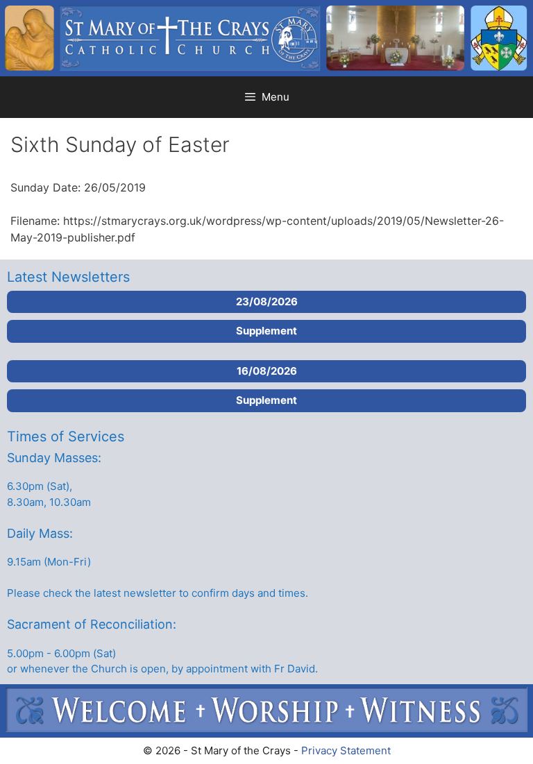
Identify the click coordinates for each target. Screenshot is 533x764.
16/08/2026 (267, 370)
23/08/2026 (267, 301)
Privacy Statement (346, 750)
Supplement (266, 330)
